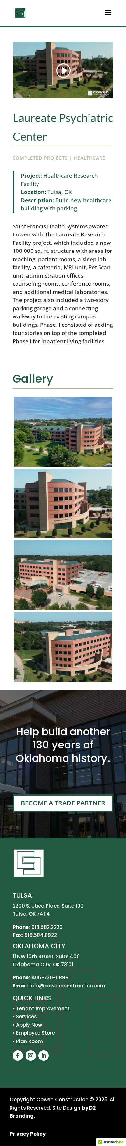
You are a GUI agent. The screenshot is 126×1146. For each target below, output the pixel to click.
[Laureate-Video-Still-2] (63, 610)
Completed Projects (40, 158)
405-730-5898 (49, 977)
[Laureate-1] (63, 466)
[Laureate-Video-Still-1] (63, 538)
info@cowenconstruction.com (66, 985)
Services (26, 1016)
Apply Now (29, 1025)
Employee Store (35, 1033)
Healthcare (89, 158)
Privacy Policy (28, 1134)
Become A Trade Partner (63, 803)
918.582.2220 (47, 927)
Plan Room (29, 1041)
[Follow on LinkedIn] (43, 1055)
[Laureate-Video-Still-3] (63, 682)
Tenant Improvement (43, 1008)
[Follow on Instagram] (31, 1055)
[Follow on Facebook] (18, 1055)
